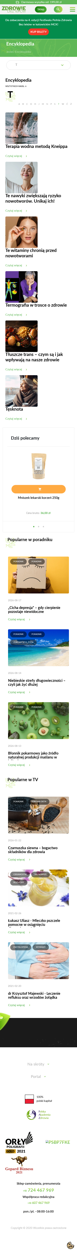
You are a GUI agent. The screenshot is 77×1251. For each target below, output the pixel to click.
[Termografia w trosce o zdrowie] (21, 286)
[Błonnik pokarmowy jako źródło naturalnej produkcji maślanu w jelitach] (38, 720)
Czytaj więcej (16, 619)
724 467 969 (38, 1190)
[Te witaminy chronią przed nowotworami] (21, 232)
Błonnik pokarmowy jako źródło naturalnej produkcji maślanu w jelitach (33, 757)
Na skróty (35, 1064)
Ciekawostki (20, 874)
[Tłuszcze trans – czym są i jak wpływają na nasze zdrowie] (21, 336)
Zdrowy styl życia (23, 642)
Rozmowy (18, 882)
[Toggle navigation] (72, 9)
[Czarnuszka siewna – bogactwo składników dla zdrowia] (38, 815)
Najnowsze (41, 874)
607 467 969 (39, 1203)
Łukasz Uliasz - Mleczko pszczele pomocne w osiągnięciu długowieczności (34, 925)
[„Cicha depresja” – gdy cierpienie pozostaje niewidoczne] (38, 574)
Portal (36, 1077)
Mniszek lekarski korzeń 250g (38, 498)
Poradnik (18, 562)
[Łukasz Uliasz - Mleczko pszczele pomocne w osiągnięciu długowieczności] (38, 887)
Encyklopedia (20, 947)
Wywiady (41, 947)
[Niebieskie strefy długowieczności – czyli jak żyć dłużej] (38, 647)
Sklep (40, 9)
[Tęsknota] (21, 390)
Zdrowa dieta (39, 802)
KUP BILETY (38, 31)
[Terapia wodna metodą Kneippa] (21, 128)
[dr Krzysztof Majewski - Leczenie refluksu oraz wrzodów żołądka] (38, 960)
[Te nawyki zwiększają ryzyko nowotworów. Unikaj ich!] (21, 177)
